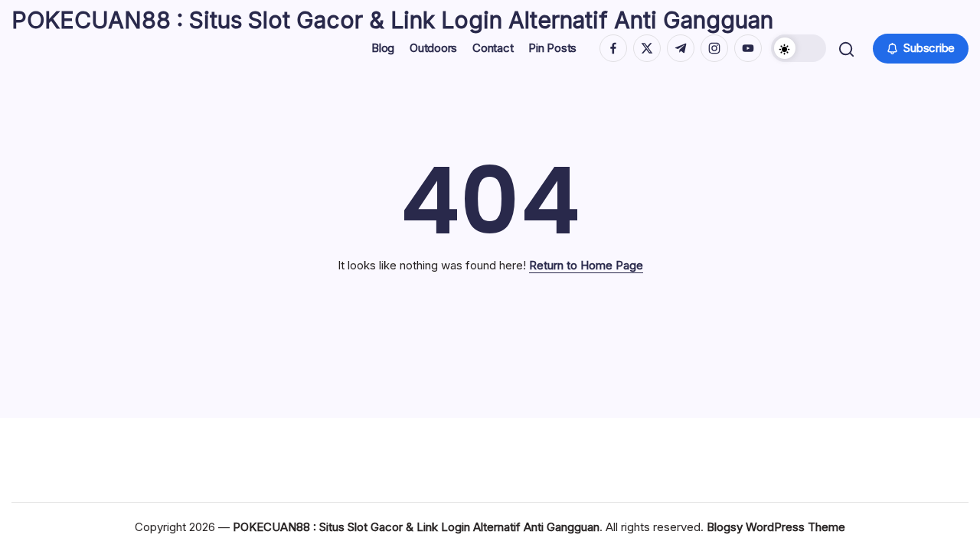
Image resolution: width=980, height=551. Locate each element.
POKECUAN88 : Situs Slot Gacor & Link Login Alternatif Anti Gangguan (392, 20)
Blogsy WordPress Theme (776, 527)
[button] (798, 48)
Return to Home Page (586, 265)
